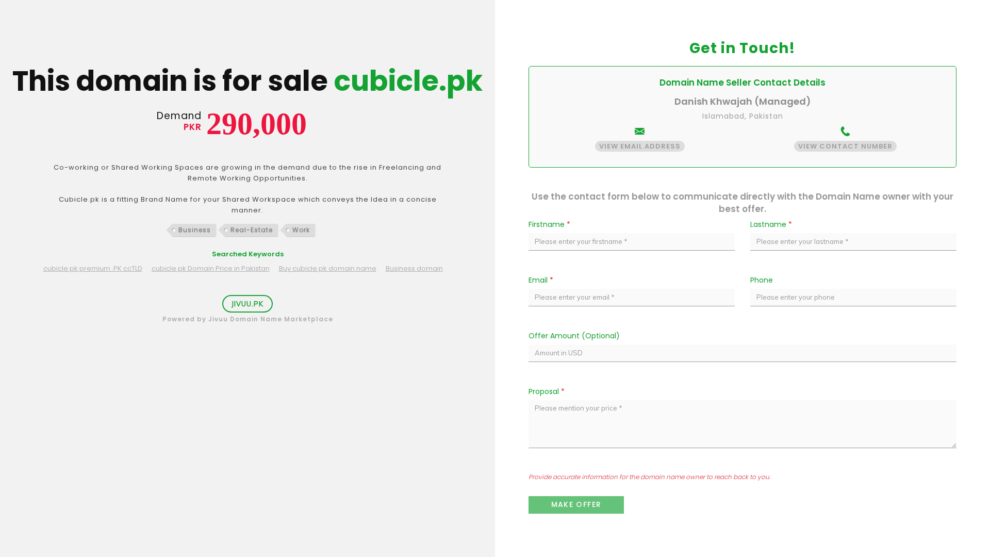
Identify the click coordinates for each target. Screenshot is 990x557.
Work (301, 229)
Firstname (549, 224)
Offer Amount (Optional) (574, 335)
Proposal (547, 391)
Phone (761, 280)
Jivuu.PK (247, 304)
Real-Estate (251, 229)
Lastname (771, 224)
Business (194, 229)
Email (541, 280)
